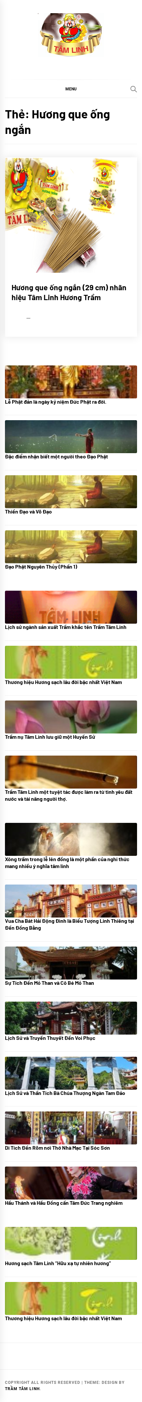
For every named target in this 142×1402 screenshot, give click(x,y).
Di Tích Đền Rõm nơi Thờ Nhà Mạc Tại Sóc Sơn (57, 1147)
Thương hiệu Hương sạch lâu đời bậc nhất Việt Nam (63, 682)
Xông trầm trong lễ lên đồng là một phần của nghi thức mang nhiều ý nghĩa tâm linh (67, 862)
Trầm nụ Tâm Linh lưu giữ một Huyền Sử (50, 736)
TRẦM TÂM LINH (22, 1388)
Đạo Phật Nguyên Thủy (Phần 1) (41, 566)
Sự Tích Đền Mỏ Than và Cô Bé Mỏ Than (49, 983)
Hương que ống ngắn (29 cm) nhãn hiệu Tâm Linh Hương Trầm (69, 292)
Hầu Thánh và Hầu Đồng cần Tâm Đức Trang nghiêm (64, 1202)
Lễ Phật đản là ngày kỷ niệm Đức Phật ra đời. (55, 401)
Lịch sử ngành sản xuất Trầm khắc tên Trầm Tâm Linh (65, 627)
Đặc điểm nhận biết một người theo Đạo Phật (56, 456)
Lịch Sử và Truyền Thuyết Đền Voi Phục (50, 1038)
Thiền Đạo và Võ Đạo (28, 511)
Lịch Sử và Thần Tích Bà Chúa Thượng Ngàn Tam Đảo (65, 1093)
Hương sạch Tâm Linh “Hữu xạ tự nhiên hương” (58, 1263)
